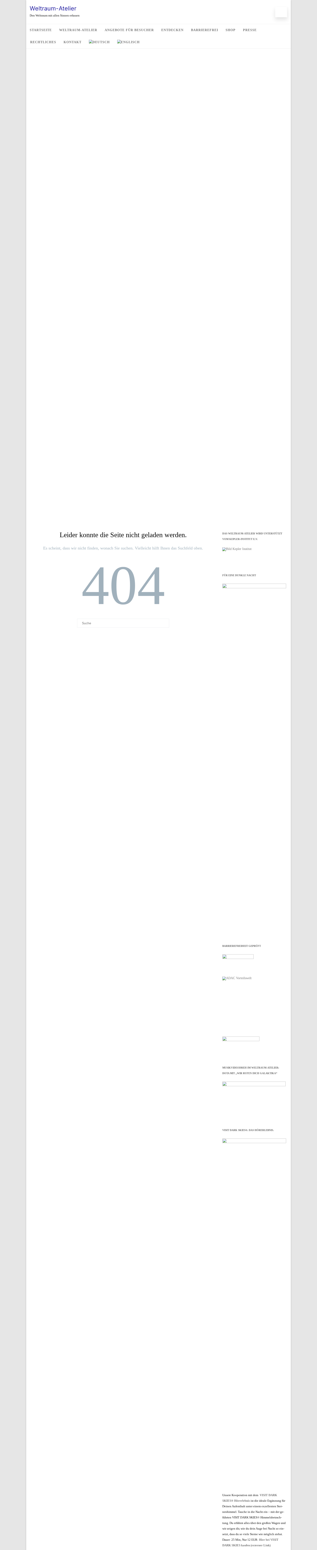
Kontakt (72, 42)
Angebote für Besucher (129, 30)
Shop (231, 30)
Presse (250, 30)
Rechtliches (43, 42)
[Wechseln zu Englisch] (128, 42)
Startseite (41, 30)
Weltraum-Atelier (53, 8)
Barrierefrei (204, 30)
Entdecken (172, 30)
